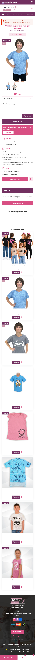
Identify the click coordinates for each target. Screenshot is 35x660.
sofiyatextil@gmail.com (17, 611)
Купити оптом (17, 121)
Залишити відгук (17, 203)
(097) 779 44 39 (10, 3)
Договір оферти (17, 639)
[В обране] (31, 179)
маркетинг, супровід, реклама (18, 651)
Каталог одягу (8, 657)
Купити (29, 116)
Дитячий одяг (21, 30)
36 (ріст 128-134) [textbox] (8, 98)
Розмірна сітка (15, 179)
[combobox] (17, 98)
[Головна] (3, 14)
